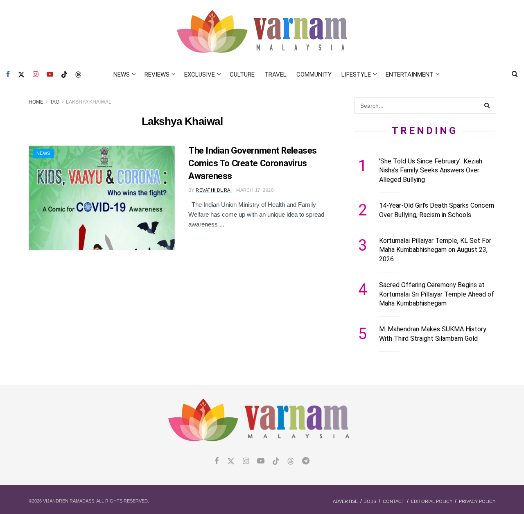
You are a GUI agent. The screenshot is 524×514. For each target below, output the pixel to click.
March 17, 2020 (254, 190)
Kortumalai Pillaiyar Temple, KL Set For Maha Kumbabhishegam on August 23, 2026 (435, 250)
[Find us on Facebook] (8, 74)
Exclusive (199, 74)
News (121, 74)
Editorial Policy (431, 501)
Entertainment (410, 74)
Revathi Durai (214, 190)
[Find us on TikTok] (64, 75)
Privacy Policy (477, 501)
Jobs (370, 501)
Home (36, 102)
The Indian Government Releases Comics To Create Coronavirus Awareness (252, 163)
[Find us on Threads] (78, 75)
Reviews (157, 74)
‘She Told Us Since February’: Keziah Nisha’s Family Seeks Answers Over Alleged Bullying (430, 170)
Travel (275, 74)
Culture (242, 74)
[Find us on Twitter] (21, 74)
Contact (393, 501)
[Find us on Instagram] (35, 74)
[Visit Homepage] (262, 32)
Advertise (345, 501)
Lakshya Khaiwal (88, 102)
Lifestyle (356, 74)
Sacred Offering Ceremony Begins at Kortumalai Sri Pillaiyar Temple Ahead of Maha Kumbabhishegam (436, 294)
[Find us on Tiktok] (276, 461)
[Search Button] (515, 74)
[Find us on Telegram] (305, 461)
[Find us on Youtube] (50, 74)
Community (314, 74)
